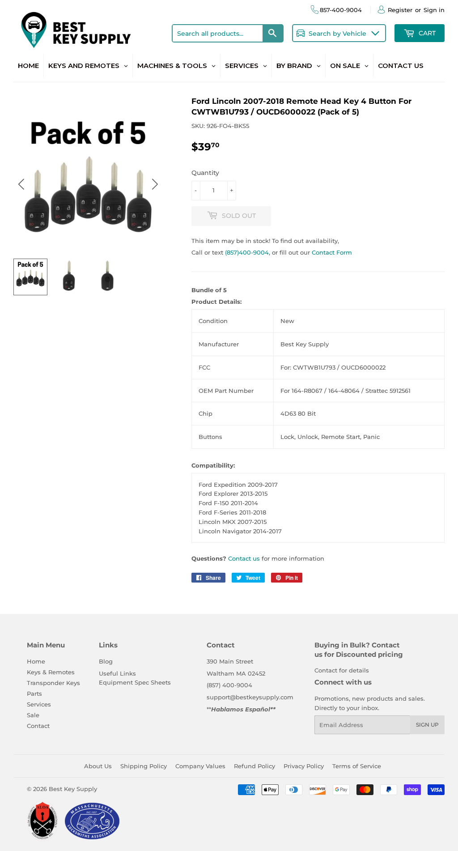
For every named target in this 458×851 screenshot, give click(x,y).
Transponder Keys (53, 682)
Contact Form (332, 252)
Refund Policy (254, 766)
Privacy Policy (304, 766)
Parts (34, 693)
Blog (106, 661)
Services (39, 704)
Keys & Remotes (51, 672)
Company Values (200, 766)
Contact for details (341, 670)
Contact (38, 725)
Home (36, 661)
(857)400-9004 (247, 252)
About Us (98, 766)
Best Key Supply (73, 788)
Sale (33, 715)
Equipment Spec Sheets (135, 682)
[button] (155, 184)
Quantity (205, 173)
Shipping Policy (143, 766)
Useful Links (117, 673)
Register (400, 9)
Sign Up (427, 724)
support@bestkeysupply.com (250, 697)
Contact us (244, 558)
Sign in (434, 9)
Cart (426, 33)
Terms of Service (356, 766)
